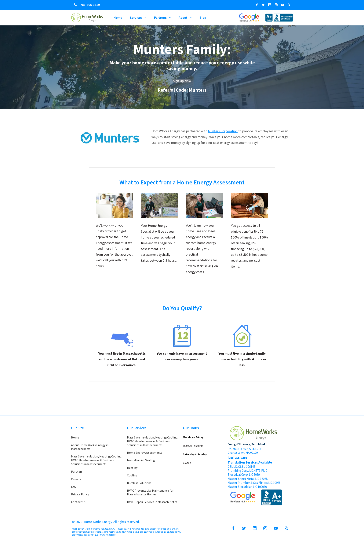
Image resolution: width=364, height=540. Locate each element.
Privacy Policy (80, 494)
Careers (76, 479)
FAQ (73, 487)
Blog (202, 17)
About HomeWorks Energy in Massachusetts (89, 447)
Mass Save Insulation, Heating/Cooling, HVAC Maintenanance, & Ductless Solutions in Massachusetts (96, 460)
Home (118, 17)
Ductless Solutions (139, 483)
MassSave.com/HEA (87, 534)
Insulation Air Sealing (141, 460)
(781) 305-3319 (237, 458)
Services (136, 17)
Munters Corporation (223, 131)
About (183, 17)
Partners (160, 17)
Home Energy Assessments (144, 452)
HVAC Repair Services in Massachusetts (152, 502)
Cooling (132, 475)
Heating (132, 468)
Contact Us (78, 502)
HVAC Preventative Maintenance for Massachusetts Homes (150, 492)
